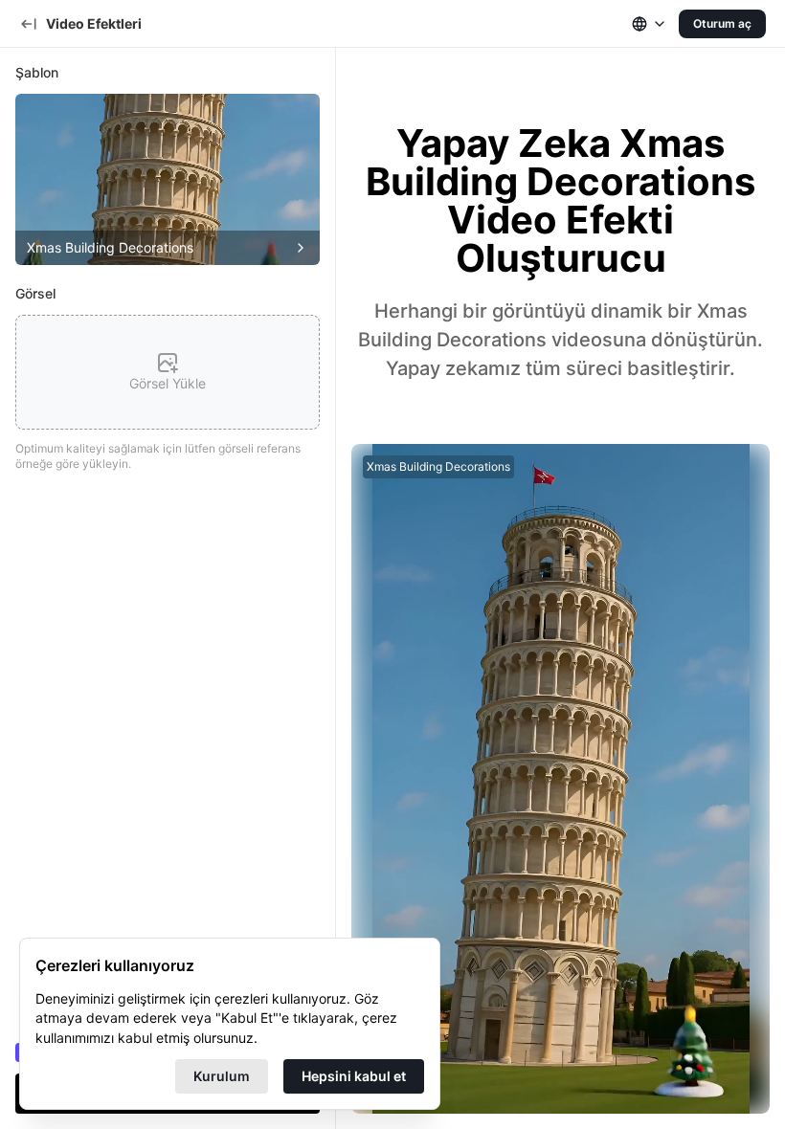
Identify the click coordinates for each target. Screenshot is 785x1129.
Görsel (35, 293)
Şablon (36, 72)
